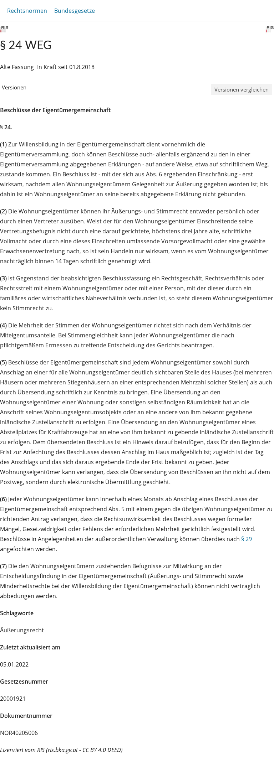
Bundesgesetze (74, 11)
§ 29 (246, 539)
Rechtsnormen (27, 11)
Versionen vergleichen (241, 89)
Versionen (14, 87)
